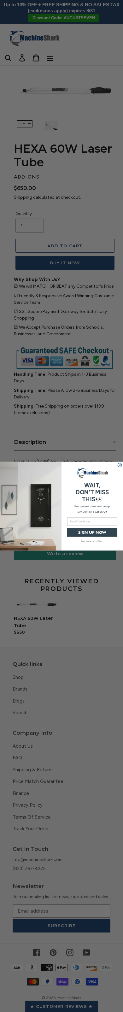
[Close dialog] (120, 465)
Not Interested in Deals (92, 540)
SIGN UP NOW (92, 532)
